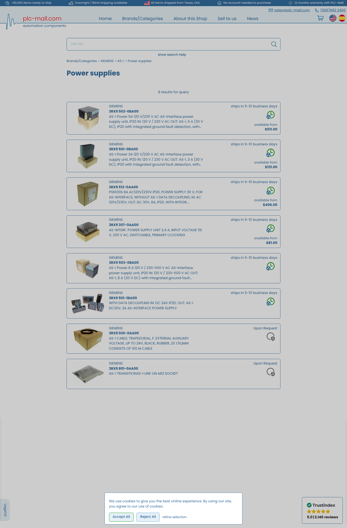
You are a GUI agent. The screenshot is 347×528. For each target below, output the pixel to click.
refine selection (174, 517)
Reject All (148, 517)
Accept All (121, 517)
